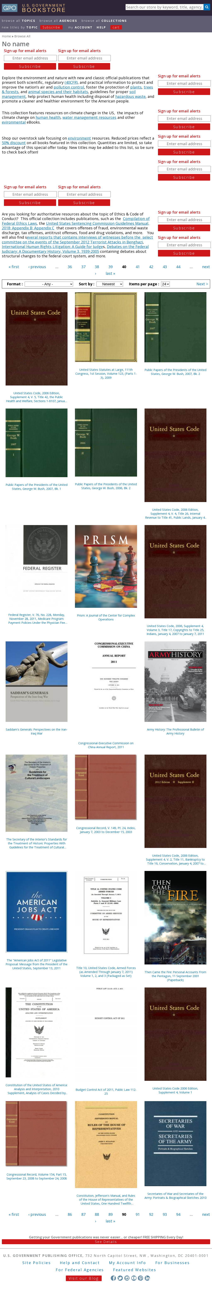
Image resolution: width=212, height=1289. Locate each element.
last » (110, 273)
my (80, 27)
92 (151, 1214)
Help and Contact (80, 1262)
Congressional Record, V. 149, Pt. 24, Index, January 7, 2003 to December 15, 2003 (106, 830)
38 (97, 266)
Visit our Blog (84, 1278)
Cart (116, 27)
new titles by (31, 27)
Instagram (127, 1278)
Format (14, 283)
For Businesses (172, 1262)
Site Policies (36, 1262)
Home (6, 36)
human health (48, 117)
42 (151, 266)
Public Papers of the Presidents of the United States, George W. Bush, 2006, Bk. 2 (106, 486)
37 (83, 266)
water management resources (89, 117)
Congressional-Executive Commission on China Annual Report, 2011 (106, 745)
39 (110, 266)
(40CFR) (71, 82)
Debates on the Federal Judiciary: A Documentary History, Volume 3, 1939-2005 (75, 249)
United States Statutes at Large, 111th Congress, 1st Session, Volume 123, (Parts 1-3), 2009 (106, 373)
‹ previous (37, 266)
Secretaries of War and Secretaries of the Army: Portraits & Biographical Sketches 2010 (175, 1196)
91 (138, 1214)
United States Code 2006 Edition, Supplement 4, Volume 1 (175, 1090)
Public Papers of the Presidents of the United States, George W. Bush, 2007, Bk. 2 (175, 372)
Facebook (113, 1278)
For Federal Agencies (80, 1269)
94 (178, 1214)
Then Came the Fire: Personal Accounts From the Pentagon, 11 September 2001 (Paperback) (175, 976)
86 (70, 1214)
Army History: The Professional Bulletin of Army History (175, 731)
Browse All (18, 21)
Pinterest (140, 1278)
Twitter (120, 1278)
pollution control (69, 87)
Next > (202, 283)
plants (136, 87)
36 (70, 266)
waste (140, 96)
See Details (106, 1241)
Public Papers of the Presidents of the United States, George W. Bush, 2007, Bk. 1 (36, 487)
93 (165, 1214)
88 (97, 1214)
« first (14, 266)
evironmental (14, 122)
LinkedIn (147, 1278)
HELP (101, 27)
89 (110, 1214)
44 (178, 266)
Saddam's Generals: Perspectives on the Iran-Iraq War (36, 731)
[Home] (35, 10)
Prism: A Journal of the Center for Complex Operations (106, 617)
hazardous (125, 96)
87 (83, 1214)
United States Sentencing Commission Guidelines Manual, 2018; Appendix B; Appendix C (75, 226)
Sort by (86, 283)
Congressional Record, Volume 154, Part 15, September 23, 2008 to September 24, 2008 (36, 1176)
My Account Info (127, 1262)
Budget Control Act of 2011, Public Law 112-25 (106, 1092)
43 (165, 266)
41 (138, 266)
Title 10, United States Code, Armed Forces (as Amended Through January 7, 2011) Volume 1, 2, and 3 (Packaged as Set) (106, 972)
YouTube (133, 1278)
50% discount (14, 142)
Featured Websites (134, 1269)
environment (79, 138)
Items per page (143, 283)
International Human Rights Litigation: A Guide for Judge (52, 246)
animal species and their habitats (58, 91)
